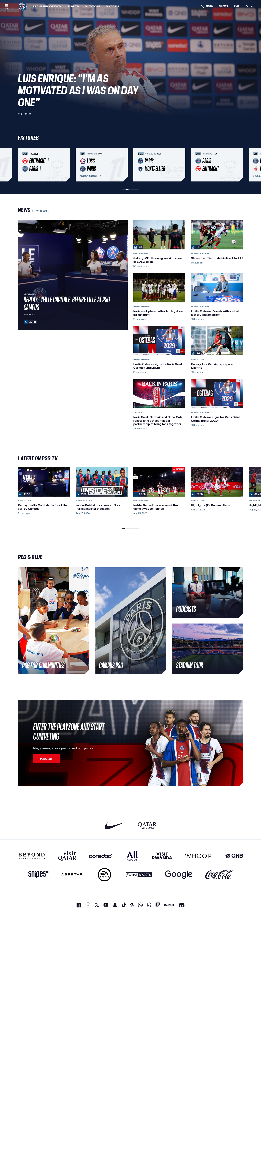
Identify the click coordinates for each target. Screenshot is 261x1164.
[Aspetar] (72, 874)
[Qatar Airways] (147, 825)
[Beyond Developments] (31, 855)
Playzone (92, 6)
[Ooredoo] (100, 855)
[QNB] (234, 855)
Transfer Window (47, 6)
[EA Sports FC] (104, 874)
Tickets (223, 6)
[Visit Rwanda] (162, 855)
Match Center (89, 175)
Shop (236, 6)
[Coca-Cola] (219, 874)
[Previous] (22, 165)
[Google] (178, 874)
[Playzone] (46, 758)
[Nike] (115, 825)
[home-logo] (22, 6)
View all (42, 210)
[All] (132, 855)
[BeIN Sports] (139, 874)
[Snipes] (38, 874)
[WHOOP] (199, 855)
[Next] (239, 165)
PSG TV (73, 6)
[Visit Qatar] (67, 855)
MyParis (112, 6)
